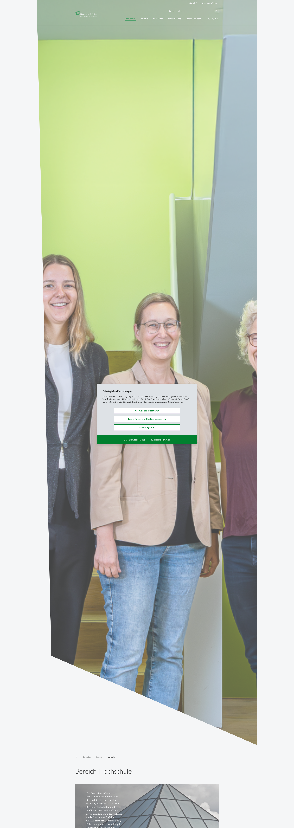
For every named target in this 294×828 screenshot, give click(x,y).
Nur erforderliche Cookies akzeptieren (147, 419)
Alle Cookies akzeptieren (147, 410)
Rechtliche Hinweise (160, 439)
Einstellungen (145, 427)
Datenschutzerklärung (134, 439)
